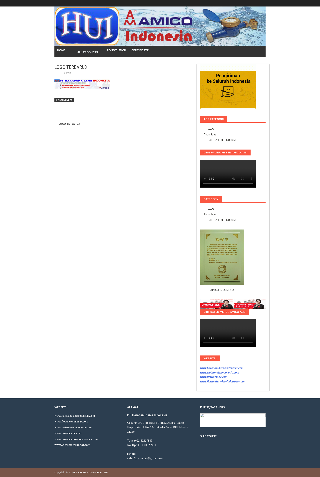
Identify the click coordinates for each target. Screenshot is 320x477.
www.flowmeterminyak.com (71, 421)
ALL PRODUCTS (86, 52)
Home (61, 50)
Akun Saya (210, 134)
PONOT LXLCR (116, 50)
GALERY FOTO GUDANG (222, 140)
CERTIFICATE (140, 50)
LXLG (210, 128)
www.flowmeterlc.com (213, 377)
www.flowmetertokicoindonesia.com (222, 381)
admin (67, 72)
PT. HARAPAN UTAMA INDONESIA (91, 472)
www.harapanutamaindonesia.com (222, 368)
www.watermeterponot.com (72, 445)
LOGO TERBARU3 (69, 123)
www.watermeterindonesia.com (219, 372)
